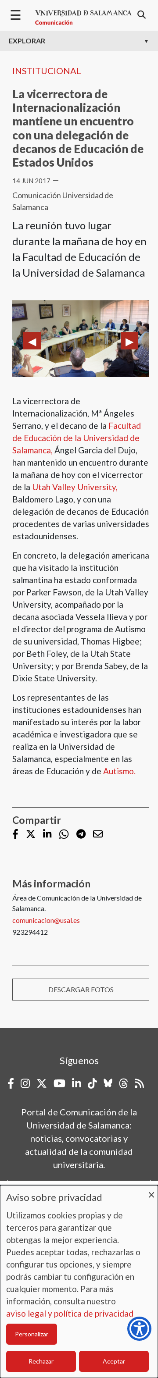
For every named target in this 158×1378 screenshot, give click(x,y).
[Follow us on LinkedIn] (47, 834)
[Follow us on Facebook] (15, 834)
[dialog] (79, 1281)
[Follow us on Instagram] (25, 1083)
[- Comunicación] (83, 17)
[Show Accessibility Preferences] (139, 1329)
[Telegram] (81, 834)
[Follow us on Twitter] (31, 834)
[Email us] (98, 834)
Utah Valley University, (75, 487)
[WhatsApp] (64, 834)
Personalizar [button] (31, 1334)
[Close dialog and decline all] (151, 1190)
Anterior (32, 340)
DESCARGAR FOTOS (81, 989)
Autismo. (119, 771)
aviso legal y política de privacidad (69, 1313)
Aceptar (114, 1361)
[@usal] (123, 1083)
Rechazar (41, 1361)
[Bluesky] (108, 1083)
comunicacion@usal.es (46, 920)
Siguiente (129, 340)
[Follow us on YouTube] (59, 1083)
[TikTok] (92, 1083)
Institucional (46, 70)
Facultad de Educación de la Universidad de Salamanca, (76, 437)
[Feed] (139, 1083)
